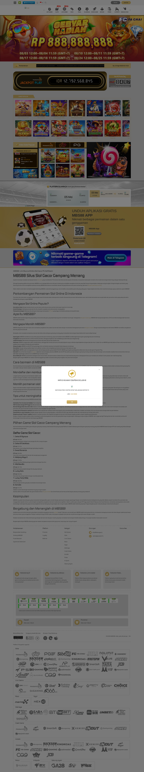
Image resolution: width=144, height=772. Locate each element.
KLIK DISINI (74, 394)
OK (72, 402)
